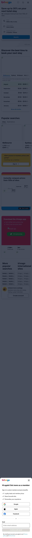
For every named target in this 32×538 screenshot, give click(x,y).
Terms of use (12, 535)
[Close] (29, 480)
